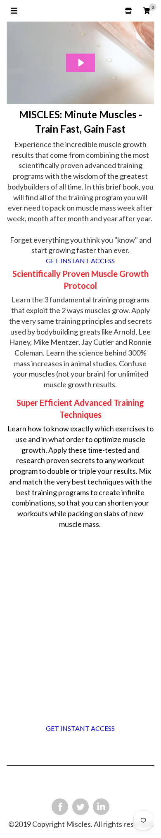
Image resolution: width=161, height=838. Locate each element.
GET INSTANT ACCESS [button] (80, 261)
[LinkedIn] (101, 806)
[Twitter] (80, 806)
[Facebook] (60, 806)
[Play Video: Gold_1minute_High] (80, 63)
